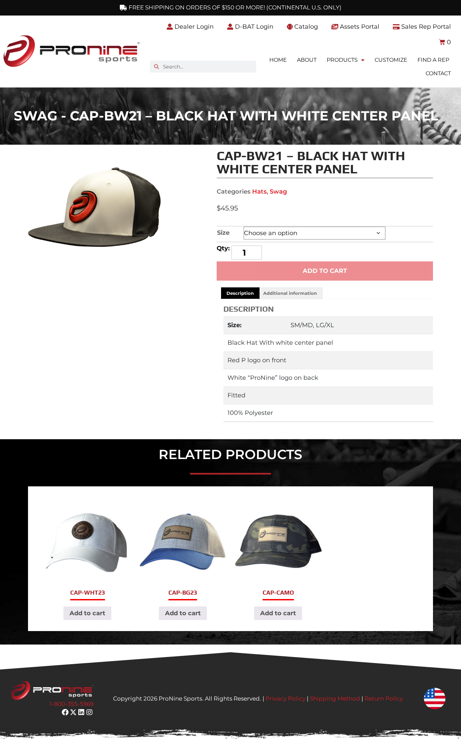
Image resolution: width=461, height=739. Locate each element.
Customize (391, 60)
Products (342, 60)
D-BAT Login (253, 26)
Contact (438, 73)
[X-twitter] (73, 712)
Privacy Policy (285, 698)
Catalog (305, 26)
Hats (259, 191)
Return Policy (383, 698)
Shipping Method (335, 698)
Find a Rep (433, 60)
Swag (278, 191)
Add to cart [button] (87, 613)
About (307, 60)
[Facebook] (65, 712)
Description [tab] (240, 293)
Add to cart (325, 271)
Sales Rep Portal (425, 26)
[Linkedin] (81, 712)
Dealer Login (193, 26)
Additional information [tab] (290, 293)
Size (223, 232)
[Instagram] (89, 712)
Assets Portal (358, 26)
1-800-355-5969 (71, 704)
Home (278, 60)
